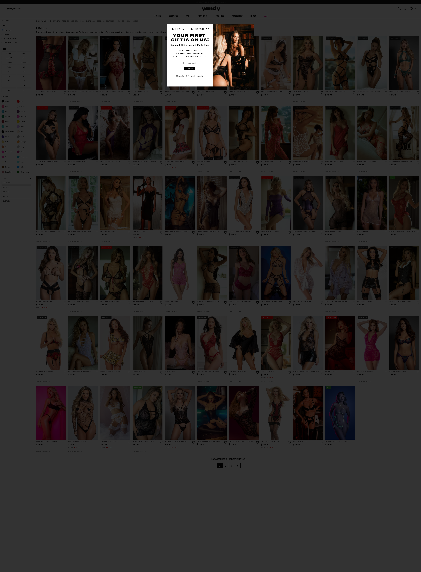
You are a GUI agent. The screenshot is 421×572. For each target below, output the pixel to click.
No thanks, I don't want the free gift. (189, 76)
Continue (189, 68)
